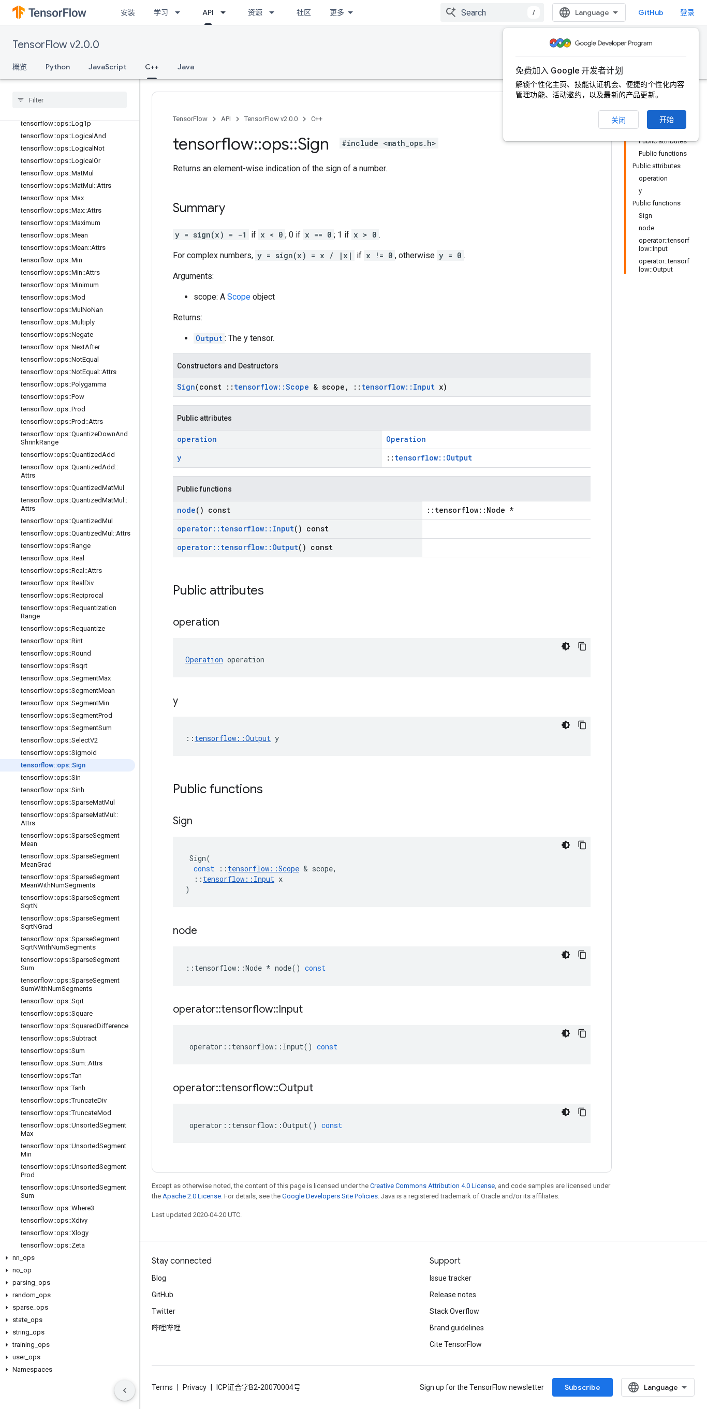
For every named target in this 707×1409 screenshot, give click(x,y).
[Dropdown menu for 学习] (180, 12)
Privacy (195, 1387)
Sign (186, 387)
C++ (152, 66)
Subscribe (582, 1387)
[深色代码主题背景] (565, 646)
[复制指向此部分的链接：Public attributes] (274, 591)
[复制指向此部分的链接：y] (188, 701)
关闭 (618, 120)
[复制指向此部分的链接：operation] (229, 623)
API (208, 12)
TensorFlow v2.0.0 (55, 44)
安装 (128, 12)
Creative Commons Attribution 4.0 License (432, 1186)
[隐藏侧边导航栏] (124, 1390)
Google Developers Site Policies (330, 1196)
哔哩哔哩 (166, 1328)
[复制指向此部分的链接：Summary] (235, 209)
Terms (162, 1387)
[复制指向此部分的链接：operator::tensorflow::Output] (323, 1088)
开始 (666, 119)
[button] (67, 1258)
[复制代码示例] (582, 646)
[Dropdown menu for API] (226, 12)
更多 (337, 12)
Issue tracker (451, 1278)
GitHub (651, 12)
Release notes (453, 1295)
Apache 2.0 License (192, 1196)
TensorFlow (190, 119)
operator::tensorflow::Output (237, 547)
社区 (304, 12)
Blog (159, 1278)
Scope (239, 297)
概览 (19, 66)
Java (186, 66)
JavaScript (107, 66)
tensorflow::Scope (271, 387)
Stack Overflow (454, 1311)
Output (209, 338)
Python (58, 66)
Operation (406, 439)
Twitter (163, 1311)
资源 (255, 12)
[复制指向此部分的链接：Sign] (203, 821)
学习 (161, 12)
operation (197, 439)
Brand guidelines (457, 1328)
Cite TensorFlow (456, 1344)
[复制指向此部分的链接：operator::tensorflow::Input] (313, 1010)
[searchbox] (69, 100)
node (186, 510)
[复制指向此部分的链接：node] (207, 931)
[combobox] (492, 12)
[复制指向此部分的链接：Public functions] (273, 790)
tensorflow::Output (433, 458)
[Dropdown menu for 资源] (274, 12)
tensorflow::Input (398, 387)
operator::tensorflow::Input (235, 528)
